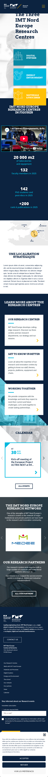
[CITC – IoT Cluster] (23, 540)
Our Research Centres (10, 663)
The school (7, 679)
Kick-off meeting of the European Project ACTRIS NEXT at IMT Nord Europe (22, 462)
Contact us (12, 640)
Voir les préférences (24, 771)
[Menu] (43, 6)
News (5, 689)
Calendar (6, 692)
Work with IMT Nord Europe (12, 666)
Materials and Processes (11, 669)
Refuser (24, 765)
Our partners (8, 686)
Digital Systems (8, 673)
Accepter (24, 758)
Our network (8, 682)
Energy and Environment (11, 676)
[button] (44, 735)
